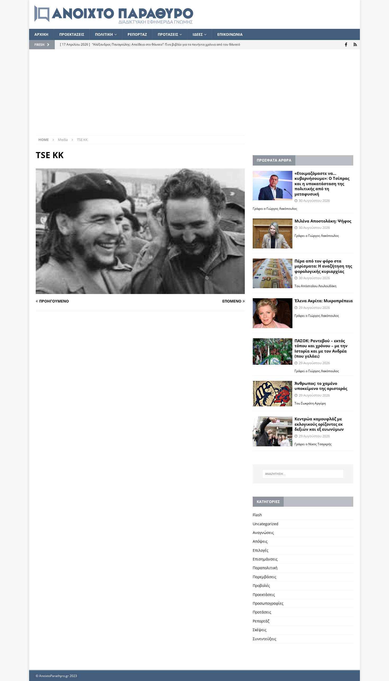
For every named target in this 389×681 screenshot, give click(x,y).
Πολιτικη (104, 34)
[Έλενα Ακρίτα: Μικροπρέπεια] (272, 313)
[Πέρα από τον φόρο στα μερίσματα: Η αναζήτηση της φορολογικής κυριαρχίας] (272, 273)
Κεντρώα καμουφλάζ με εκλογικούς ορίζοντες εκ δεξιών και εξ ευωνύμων (319, 424)
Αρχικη (41, 34)
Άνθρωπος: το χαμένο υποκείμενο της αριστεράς (321, 386)
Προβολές (261, 585)
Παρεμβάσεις (264, 576)
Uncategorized (265, 523)
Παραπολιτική (265, 567)
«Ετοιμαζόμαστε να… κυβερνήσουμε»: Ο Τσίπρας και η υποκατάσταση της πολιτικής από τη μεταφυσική (322, 184)
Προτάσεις (262, 612)
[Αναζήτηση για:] (303, 473)
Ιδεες (198, 34)
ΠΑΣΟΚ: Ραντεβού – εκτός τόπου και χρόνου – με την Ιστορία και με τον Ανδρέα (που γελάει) (321, 348)
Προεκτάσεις (264, 594)
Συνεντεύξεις (264, 638)
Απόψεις (260, 541)
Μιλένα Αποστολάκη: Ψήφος (323, 221)
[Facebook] (346, 44)
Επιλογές (260, 550)
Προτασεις (168, 34)
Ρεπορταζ (137, 34)
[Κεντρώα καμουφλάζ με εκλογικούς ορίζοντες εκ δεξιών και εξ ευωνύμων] (272, 431)
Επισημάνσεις (265, 559)
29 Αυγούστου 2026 (314, 307)
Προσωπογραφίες (268, 603)
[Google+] (355, 44)
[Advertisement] (194, 96)
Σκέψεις (259, 629)
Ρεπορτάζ (261, 621)
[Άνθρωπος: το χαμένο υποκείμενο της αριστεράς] (272, 393)
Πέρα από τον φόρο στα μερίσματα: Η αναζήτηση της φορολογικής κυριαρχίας (323, 266)
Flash (257, 514)
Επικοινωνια (230, 34)
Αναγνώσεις (263, 532)
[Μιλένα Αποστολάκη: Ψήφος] (272, 233)
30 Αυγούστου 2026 (314, 200)
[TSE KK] (140, 290)
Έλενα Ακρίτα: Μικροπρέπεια (324, 300)
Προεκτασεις (71, 34)
